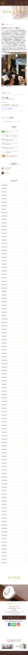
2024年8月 (4, 188)
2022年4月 (4, 229)
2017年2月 (4, 428)
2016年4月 (4, 463)
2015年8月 (4, 490)
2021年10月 (4, 250)
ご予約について (12, 132)
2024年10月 (4, 185)
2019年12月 (4, 319)
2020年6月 (4, 298)
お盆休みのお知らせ (11, 140)
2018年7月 (4, 374)
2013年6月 (4, 545)
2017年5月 (4, 418)
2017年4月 (4, 422)
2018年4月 (4, 384)
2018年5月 (4, 380)
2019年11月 (4, 322)
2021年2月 (4, 277)
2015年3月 (4, 504)
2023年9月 (4, 198)
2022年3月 (4, 233)
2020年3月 (4, 308)
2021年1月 (4, 281)
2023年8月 (4, 202)
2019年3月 (4, 350)
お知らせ (11, 144)
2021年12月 (4, 243)
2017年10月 (4, 401)
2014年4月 (4, 514)
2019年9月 (4, 329)
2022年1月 (4, 240)
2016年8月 (4, 449)
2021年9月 (4, 253)
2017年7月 (4, 411)
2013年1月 (4, 562)
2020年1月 (4, 315)
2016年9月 (4, 446)
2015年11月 (4, 480)
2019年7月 (4, 336)
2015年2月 (4, 507)
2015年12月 (4, 477)
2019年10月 (4, 325)
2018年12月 (4, 360)
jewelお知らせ (12, 152)
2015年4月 (4, 501)
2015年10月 (4, 483)
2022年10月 (4, 216)
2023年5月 (4, 205)
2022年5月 (4, 226)
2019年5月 (4, 343)
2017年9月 (4, 404)
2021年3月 (4, 274)
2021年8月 (4, 257)
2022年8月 (4, 219)
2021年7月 (4, 260)
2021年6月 (4, 264)
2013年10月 (4, 531)
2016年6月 (4, 456)
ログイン (13, 121)
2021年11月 (4, 247)
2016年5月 (4, 459)
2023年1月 (4, 209)
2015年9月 (4, 487)
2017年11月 (4, 398)
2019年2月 (4, 353)
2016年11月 (4, 439)
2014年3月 (4, 518)
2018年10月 (4, 363)
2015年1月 (4, 511)
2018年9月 (4, 367)
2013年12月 (4, 525)
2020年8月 (4, 295)
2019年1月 (4, 356)
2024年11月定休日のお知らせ (12, 156)
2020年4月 (4, 305)
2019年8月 (4, 332)
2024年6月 (4, 195)
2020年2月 (4, 312)
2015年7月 (4, 494)
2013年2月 (4, 559)
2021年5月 (4, 267)
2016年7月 (4, 453)
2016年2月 (4, 470)
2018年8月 (4, 370)
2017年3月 (4, 425)
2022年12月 (4, 212)
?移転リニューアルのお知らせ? (12, 136)
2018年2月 (4, 391)
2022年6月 (4, 223)
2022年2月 (4, 236)
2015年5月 (4, 497)
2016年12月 (4, 435)
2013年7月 (4, 542)
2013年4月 (4, 552)
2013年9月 (4, 535)
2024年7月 (4, 192)
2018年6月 (4, 377)
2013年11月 (4, 528)
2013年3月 (4, 556)
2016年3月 (4, 466)
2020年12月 (4, 284)
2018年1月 (4, 394)
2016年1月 (4, 473)
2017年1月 (4, 432)
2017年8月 (4, 408)
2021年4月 (4, 271)
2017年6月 (4, 415)
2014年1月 (4, 521)
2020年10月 (4, 288)
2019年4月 (4, 346)
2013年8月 (4, 538)
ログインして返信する (7, 108)
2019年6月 (4, 339)
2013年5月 (4, 549)
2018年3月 (4, 387)
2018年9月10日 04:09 (10, 99)
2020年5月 (4, 301)
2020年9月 (4, 291)
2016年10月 (4, 442)
